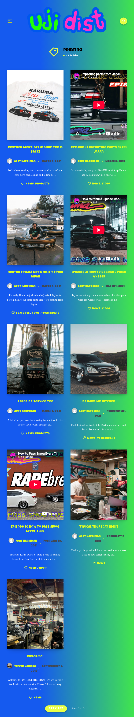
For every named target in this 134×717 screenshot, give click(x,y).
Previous (56, 708)
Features (23, 313)
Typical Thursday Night (98, 527)
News (29, 184)
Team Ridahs (50, 313)
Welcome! (35, 656)
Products (42, 184)
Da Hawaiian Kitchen (98, 401)
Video (106, 184)
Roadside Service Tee (35, 401)
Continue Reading (49, 130)
